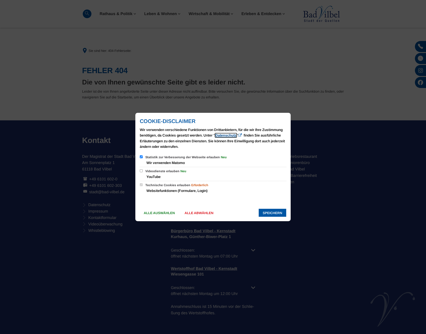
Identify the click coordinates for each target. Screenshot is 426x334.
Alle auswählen (159, 213)
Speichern (272, 213)
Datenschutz (226, 135)
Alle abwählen (199, 213)
